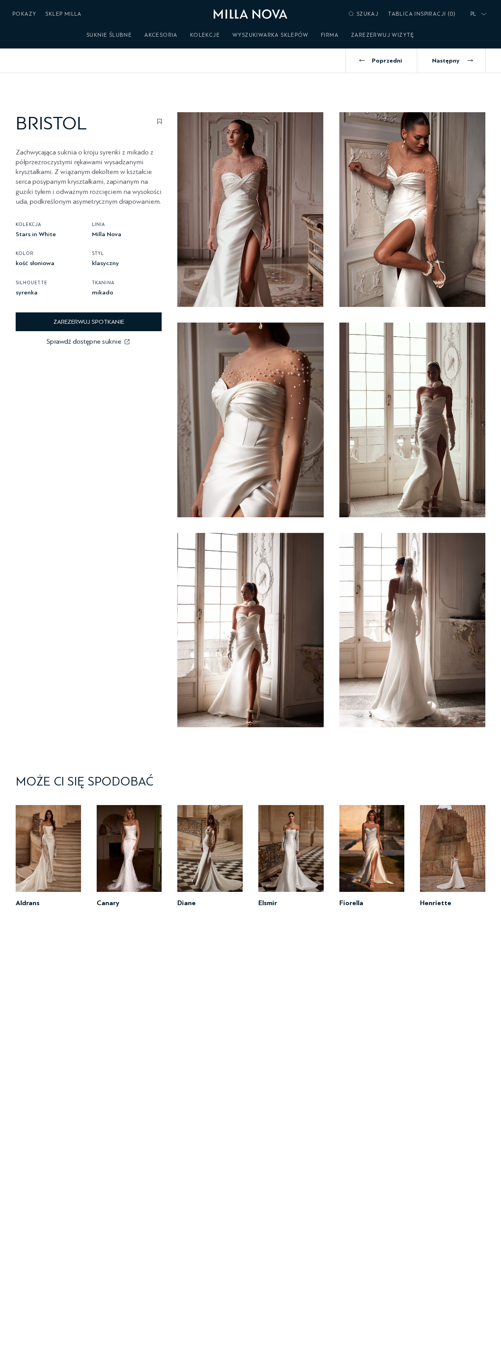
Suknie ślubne (109, 35)
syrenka (27, 292)
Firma (330, 35)
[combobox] (476, 14)
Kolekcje (205, 35)
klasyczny (105, 263)
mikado (102, 292)
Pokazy (24, 14)
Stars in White (36, 234)
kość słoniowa (35, 263)
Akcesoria (161, 35)
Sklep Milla (63, 14)
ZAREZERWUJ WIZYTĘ (382, 35)
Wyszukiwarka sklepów (270, 35)
